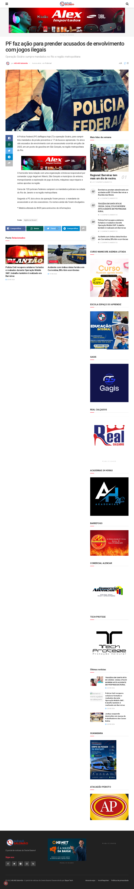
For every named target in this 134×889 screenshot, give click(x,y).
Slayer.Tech (69, 880)
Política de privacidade (120, 880)
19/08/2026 (53, 274)
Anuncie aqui (90, 880)
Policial (48, 63)
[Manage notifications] (6, 883)
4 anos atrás (36, 63)
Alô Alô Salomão (21, 63)
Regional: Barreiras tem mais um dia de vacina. (103, 177)
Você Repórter (103, 880)
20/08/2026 (11, 279)
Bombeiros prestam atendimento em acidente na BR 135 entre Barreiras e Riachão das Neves (113, 192)
